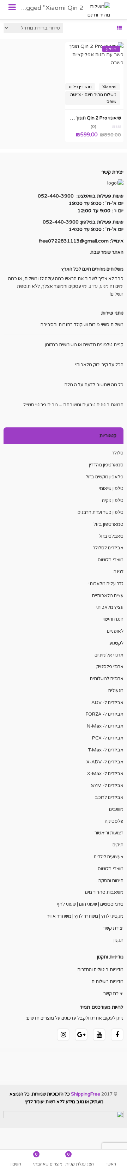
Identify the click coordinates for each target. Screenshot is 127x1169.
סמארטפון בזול (108, 524)
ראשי (111, 1164)
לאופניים (115, 631)
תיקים (118, 845)
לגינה (118, 572)
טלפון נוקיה (112, 500)
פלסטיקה (114, 821)
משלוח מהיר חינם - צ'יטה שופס (93, 98)
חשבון (16, 1164)
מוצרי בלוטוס (110, 560)
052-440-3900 (56, 196)
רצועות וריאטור (109, 833)
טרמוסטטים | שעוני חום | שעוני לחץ (90, 904)
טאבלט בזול (111, 536)
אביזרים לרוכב (109, 797)
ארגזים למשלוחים (106, 679)
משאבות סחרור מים (104, 892)
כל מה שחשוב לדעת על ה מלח (93, 385)
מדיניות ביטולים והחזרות (100, 970)
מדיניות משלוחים (107, 981)
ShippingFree (85, 1094)
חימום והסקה (110, 881)
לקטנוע (116, 643)
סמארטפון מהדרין (106, 465)
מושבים (116, 809)
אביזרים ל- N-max (105, 726)
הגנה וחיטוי (113, 619)
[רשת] (119, 28)
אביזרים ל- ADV (107, 702)
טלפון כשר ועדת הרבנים (100, 512)
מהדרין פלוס (80, 86)
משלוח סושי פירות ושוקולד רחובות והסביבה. (81, 325)
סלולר (117, 453)
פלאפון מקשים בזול (104, 477)
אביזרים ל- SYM (107, 785)
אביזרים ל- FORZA (104, 714)
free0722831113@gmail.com (74, 241)
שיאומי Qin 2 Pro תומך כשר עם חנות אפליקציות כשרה (68, 118)
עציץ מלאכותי (109, 607)
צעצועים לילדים (108, 857)
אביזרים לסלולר (108, 548)
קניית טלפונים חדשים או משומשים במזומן (84, 345)
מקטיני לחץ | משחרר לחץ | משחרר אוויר (85, 916)
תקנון (118, 940)
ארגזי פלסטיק (109, 667)
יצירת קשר (113, 928)
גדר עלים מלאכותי (106, 584)
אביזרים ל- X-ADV (104, 762)
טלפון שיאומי (111, 488)
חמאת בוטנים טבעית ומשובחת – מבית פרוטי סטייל (73, 405)
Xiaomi (109, 86)
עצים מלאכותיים (107, 596)
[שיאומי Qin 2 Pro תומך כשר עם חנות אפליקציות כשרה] (94, 46)
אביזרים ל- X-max (105, 773)
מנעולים (115, 690)
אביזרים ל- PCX (107, 738)
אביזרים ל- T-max (105, 750)
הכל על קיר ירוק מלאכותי (99, 365)
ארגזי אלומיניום (109, 655)
